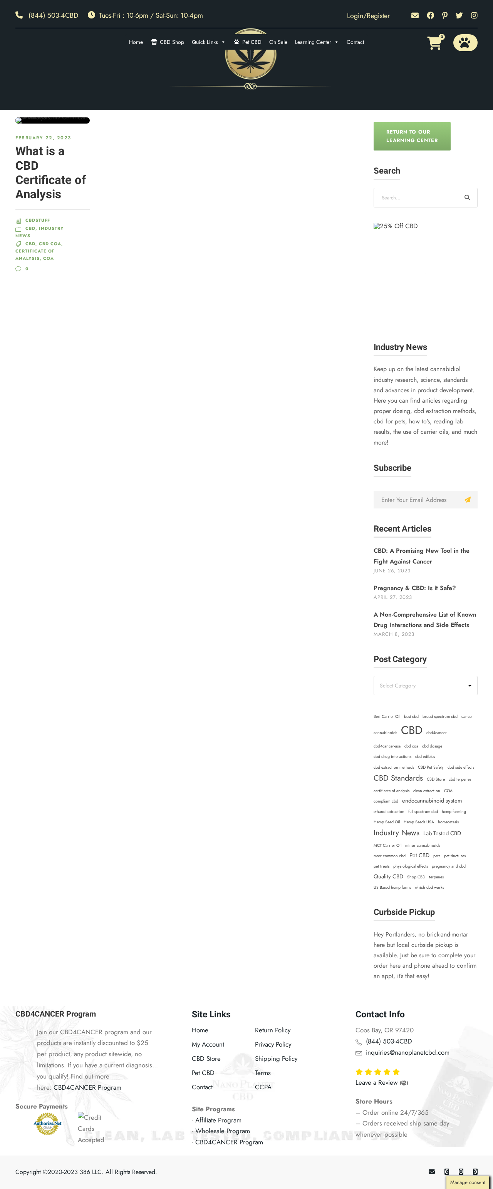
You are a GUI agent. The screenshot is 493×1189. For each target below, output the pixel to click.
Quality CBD (388, 876)
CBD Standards (398, 778)
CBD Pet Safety (431, 767)
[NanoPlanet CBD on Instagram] (475, 1171)
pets (436, 856)
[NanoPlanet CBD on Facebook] (446, 1171)
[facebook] (430, 15)
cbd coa (411, 746)
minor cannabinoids (422, 845)
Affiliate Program (218, 1120)
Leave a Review (377, 1082)
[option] (426, 275)
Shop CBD (416, 877)
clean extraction (426, 791)
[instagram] (474, 15)
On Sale (278, 42)
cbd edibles (425, 756)
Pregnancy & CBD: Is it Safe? (415, 588)
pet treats (381, 866)
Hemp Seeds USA (419, 822)
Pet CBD (252, 42)
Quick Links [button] (205, 42)
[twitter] (459, 15)
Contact (355, 42)
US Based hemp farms (392, 887)
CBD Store (436, 779)
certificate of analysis (391, 791)
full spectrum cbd (423, 811)
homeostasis (448, 822)
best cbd (411, 716)
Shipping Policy (276, 1058)
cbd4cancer (436, 733)
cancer (467, 716)
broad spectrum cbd (440, 716)
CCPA (263, 1087)
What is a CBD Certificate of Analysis (50, 173)
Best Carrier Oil (387, 716)
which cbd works (429, 887)
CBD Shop (172, 42)
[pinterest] (445, 15)
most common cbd (390, 856)
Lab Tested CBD (442, 833)
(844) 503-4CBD (53, 15)
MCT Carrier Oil (387, 845)
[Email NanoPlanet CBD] (432, 1171)
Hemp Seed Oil (387, 822)
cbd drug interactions (392, 756)
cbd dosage (432, 746)
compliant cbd (386, 801)
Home (136, 42)
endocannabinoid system (432, 800)
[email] (415, 15)
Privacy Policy (273, 1044)
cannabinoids (385, 733)
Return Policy (272, 1030)
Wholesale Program (222, 1130)
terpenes (436, 877)
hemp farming (454, 811)
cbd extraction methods (394, 767)
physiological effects (410, 866)
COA (448, 791)
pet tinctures (455, 856)
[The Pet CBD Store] (465, 42)
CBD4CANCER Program (87, 1087)
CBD (412, 730)
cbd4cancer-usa (387, 746)
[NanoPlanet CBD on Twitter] (461, 1171)
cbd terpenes (460, 779)
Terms (263, 1072)
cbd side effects (461, 767)
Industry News (396, 832)
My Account (208, 1044)
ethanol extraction (389, 811)
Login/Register (368, 16)
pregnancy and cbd (449, 866)
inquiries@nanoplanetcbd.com (407, 1052)
